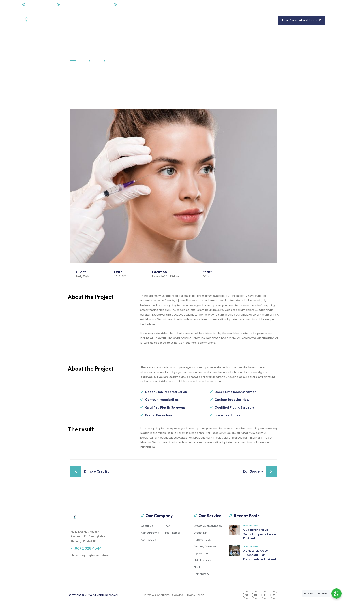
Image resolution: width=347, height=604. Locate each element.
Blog (125, 20)
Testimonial (172, 533)
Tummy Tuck (202, 539)
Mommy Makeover (205, 546)
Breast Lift (200, 533)
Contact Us (144, 20)
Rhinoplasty (201, 574)
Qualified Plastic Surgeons (165, 407)
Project (97, 60)
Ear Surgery (253, 471)
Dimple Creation (98, 471)
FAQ (167, 526)
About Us (83, 20)
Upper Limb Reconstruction (166, 392)
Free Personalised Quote (299, 20)
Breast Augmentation (208, 526)
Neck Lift (200, 567)
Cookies (177, 595)
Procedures (106, 20)
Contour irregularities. (162, 399)
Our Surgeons (150, 533)
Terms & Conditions (156, 595)
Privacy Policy (195, 595)
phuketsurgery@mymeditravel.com (94, 555)
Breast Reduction (158, 415)
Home (66, 20)
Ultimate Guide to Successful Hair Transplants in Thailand (259, 555)
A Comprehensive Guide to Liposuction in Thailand (259, 534)
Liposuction (201, 553)
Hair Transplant (204, 560)
